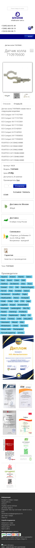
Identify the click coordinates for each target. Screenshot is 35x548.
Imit (16, 301)
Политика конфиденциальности (12, 514)
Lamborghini (15, 308)
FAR (17, 287)
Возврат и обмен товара (9, 500)
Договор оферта (7, 508)
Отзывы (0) (18, 104)
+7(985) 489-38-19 (8, 28)
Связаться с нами (7, 523)
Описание (6, 104)
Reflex (23, 315)
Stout (3, 319)
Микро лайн (6, 329)
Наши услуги (5, 527)
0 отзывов (17, 192)
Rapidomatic (13, 315)
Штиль (20, 333)
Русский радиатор (8, 333)
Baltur (29, 277)
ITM (22, 301)
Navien (3, 312)
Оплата (3, 504)
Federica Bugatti (27, 287)
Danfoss (4, 284)
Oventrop (12, 312)
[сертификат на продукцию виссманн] (9, 449)
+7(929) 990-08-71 (8, 31)
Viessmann (5, 322)
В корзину (19, 186)
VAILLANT (27, 319)
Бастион (24, 326)
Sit (29, 315)
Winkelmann (5, 326)
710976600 (10, 266)
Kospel (12, 305)
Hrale (3, 301)
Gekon (26, 291)
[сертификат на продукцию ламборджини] (9, 422)
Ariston (12, 277)
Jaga (28, 301)
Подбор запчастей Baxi (9, 506)
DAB (23, 280)
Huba (10, 301)
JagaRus (4, 305)
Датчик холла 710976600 (13, 45)
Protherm (22, 312)
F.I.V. (11, 287)
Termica (11, 319)
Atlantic (21, 277)
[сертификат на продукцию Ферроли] (25, 396)
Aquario (4, 277)
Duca (30, 284)
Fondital (18, 291)
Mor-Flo (26, 308)
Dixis (23, 284)
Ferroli (3, 291)
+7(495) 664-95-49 (8, 26)
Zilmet (15, 326)
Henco (16, 298)
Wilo (21, 322)
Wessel (14, 322)
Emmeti (4, 287)
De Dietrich (14, 284)
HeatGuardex (6, 298)
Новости (4, 517)
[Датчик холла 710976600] (17, 77)
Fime (10, 291)
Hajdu (25, 294)
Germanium (5, 294)
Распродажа (18, 329)
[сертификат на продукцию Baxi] (9, 396)
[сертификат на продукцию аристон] (25, 422)
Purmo (3, 315)
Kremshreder (23, 305)
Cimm (17, 280)
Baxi (18, 180)
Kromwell (4, 308)
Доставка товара (7, 515)
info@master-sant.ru (17, 20)
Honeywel (25, 298)
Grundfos (16, 294)
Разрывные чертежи (8, 525)
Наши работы (5, 502)
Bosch (9, 280)
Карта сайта (5, 529)
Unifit (19, 319)
